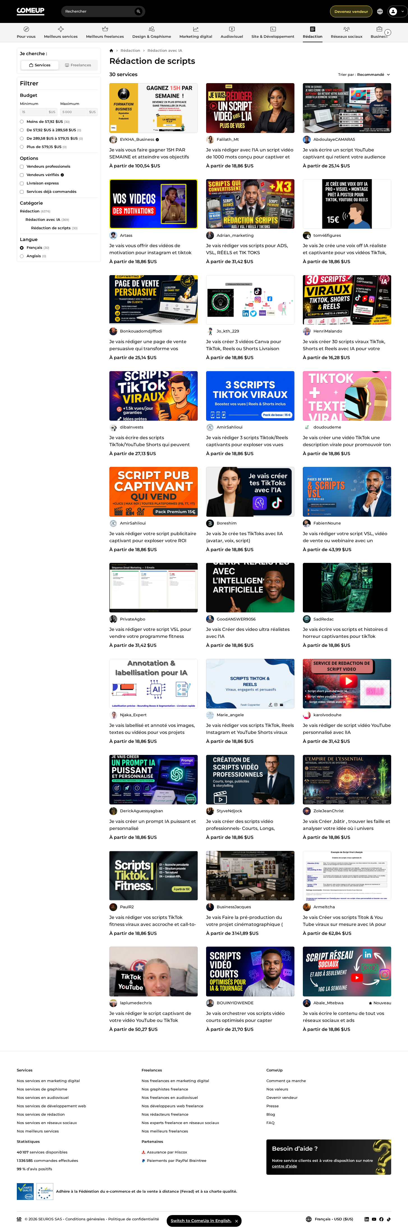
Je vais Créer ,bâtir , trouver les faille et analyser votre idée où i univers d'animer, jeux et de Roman (346, 828)
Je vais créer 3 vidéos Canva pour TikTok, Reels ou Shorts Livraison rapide (243, 348)
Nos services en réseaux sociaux (47, 1122)
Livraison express (43, 183)
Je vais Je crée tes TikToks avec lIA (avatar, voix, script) (244, 537)
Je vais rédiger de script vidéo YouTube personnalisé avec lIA (347, 729)
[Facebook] (381, 1219)
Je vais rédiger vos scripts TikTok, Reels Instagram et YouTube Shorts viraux (250, 729)
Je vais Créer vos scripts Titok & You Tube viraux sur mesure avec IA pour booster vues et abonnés (344, 924)
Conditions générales (85, 1219)
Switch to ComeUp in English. (201, 1220)
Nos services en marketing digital (48, 1080)
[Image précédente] (212, 108)
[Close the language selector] (236, 1221)
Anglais (36, 256)
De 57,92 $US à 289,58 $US (54, 130)
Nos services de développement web (51, 1106)
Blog (270, 1114)
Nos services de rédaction (41, 1114)
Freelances (81, 65)
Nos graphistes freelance (165, 1089)
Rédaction (130, 50)
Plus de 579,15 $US (47, 146)
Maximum (69, 103)
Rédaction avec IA (164, 50)
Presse (272, 1106)
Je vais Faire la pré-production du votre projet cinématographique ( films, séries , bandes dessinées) (244, 924)
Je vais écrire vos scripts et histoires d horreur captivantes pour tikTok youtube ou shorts (345, 636)
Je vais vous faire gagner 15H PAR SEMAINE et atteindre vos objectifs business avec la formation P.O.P (149, 157)
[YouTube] (374, 1219)
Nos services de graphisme (42, 1089)
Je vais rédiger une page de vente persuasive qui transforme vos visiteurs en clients (147, 348)
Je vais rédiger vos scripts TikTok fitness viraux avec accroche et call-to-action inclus (152, 924)
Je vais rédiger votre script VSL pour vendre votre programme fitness (150, 633)
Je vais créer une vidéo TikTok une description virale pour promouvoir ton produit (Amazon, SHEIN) (347, 444)
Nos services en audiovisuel (43, 1097)
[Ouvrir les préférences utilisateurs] (402, 11)
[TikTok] (388, 1219)
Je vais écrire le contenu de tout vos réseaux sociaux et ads (343, 1017)
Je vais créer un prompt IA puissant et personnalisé (152, 825)
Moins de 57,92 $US (48, 121)
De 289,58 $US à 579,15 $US (55, 138)
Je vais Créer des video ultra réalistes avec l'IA (248, 633)
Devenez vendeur (351, 11)
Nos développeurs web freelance (172, 1106)
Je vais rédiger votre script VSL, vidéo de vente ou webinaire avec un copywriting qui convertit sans (345, 540)
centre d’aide (284, 1166)
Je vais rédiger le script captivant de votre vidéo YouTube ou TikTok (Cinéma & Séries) (150, 1020)
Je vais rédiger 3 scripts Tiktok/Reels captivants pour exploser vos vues (247, 441)
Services (42, 65)
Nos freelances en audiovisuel (170, 1097)
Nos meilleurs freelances (165, 1131)
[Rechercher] (138, 11)
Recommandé (370, 74)
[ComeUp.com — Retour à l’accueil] (30, 11)
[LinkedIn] (367, 1219)
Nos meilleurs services (38, 1131)
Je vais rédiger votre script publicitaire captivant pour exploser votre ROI (152, 537)
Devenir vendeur (282, 1097)
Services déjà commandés (52, 191)
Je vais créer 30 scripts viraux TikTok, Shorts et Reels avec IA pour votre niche (344, 348)
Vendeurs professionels (48, 166)
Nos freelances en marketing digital (175, 1080)
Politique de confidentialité (133, 1219)
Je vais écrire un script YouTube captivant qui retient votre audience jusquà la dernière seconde (344, 157)
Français (38, 247)
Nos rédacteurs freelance (165, 1114)
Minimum (29, 103)
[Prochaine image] (288, 108)
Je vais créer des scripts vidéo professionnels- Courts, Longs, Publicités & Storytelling (240, 828)
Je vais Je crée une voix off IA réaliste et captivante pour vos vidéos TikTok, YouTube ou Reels (344, 252)
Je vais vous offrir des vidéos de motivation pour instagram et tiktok (150, 249)
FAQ (270, 1122)
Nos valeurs (277, 1089)
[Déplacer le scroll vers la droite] (387, 32)
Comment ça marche (286, 1080)
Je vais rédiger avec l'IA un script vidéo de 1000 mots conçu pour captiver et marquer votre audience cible (249, 157)
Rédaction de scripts (51, 228)
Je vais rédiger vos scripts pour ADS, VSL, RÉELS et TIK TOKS (247, 249)
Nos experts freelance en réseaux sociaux (180, 1122)
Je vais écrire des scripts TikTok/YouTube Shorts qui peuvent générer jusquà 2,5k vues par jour (149, 444)
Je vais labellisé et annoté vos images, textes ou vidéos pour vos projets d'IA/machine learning (152, 732)
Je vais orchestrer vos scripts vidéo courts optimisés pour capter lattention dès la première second (245, 1020)
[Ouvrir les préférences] (380, 11)
